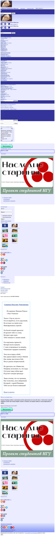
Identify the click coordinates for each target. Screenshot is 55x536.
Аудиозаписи (4, 93)
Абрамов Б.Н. (4, 48)
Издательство (4, 73)
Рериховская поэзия (5, 72)
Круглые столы (4, 64)
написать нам (30, 8)
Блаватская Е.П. (4, 40)
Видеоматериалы (5, 94)
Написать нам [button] (4, 525)
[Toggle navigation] (1, 10)
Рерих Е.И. (3, 42)
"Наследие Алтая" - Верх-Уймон (8, 109)
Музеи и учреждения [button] (3, 101)
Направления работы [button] (4, 58)
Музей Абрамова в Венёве (7, 107)
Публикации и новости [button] (4, 82)
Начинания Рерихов (5, 53)
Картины (3, 91)
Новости (3, 85)
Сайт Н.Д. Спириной (6, 56)
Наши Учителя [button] (3, 35)
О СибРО (3, 61)
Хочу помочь (4, 80)
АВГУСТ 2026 (4, 150)
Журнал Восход (4, 86)
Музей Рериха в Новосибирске (8, 104)
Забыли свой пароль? (6, 221)
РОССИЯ (3, 97)
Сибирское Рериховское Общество (8, 529)
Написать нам (6, 282)
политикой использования (31, 533)
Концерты (3, 67)
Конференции (4, 69)
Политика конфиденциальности (7, 531)
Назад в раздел (9, 392)
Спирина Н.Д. (4, 50)
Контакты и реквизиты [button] (6, 524)
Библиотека (3, 89)
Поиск (13, 13)
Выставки (3, 65)
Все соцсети (4, 99)
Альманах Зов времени (6, 88)
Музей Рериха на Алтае (6, 105)
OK (2, 534)
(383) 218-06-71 (4, 11)
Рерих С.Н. (3, 47)
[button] (6, 252)
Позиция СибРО (5, 54)
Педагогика (3, 70)
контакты (22, 8)
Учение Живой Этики (6, 37)
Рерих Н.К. (3, 43)
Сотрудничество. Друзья (7, 78)
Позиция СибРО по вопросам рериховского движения (9, 199)
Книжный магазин (5, 75)
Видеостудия (4, 77)
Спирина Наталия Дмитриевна (16, 305)
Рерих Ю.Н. (3, 45)
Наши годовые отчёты (6, 62)
